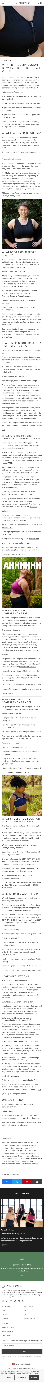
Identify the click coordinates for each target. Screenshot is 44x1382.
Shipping (4, 1314)
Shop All (4, 1311)
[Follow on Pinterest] (23, 1301)
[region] (22, 1264)
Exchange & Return (8, 1327)
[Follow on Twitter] (19, 1301)
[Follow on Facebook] (3, 1301)
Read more (5, 1245)
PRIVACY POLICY (33, 1373)
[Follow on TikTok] (15, 1301)
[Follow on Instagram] (7, 1301)
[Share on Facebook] (7, 1181)
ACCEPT (34, 1377)
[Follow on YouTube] (11, 1301)
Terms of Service (36, 1356)
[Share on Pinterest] (27, 1181)
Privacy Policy (6, 1335)
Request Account (29, 1318)
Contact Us (5, 1324)
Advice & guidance (7, 1230)
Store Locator (28, 1307)
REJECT (9, 1377)
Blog (25, 1314)
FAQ (25, 1311)
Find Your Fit (6, 1307)
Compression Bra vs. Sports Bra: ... (14, 1234)
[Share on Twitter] (17, 1181)
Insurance (5, 1318)
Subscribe (22, 1351)
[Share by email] (37, 1181)
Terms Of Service (7, 1331)
